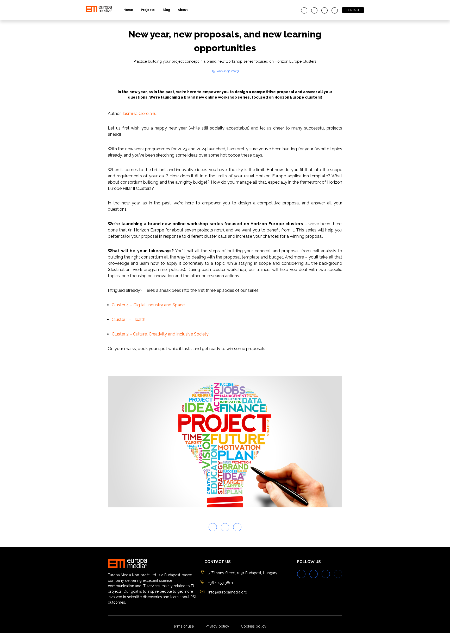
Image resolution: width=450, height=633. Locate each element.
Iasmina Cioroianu (140, 113)
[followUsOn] (304, 10)
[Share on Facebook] (225, 527)
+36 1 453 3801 (220, 583)
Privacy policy (217, 626)
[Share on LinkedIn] (237, 527)
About (183, 10)
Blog (166, 10)
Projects (148, 10)
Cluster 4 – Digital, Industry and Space (148, 304)
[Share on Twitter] (213, 527)
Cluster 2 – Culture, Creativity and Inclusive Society (160, 334)
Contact (353, 10)
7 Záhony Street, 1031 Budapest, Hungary (242, 573)
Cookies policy (253, 626)
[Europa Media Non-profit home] (99, 10)
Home (128, 10)
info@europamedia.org (227, 592)
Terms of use (183, 626)
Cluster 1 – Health (128, 319)
